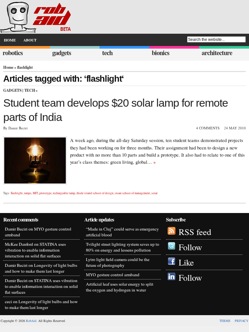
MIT (35, 193)
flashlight (17, 193)
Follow (190, 247)
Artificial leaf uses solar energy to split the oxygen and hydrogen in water (119, 287)
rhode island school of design (95, 193)
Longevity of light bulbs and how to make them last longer (41, 268)
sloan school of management (132, 193)
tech (107, 53)
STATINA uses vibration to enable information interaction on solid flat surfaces (35, 250)
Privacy (241, 320)
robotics (13, 53)
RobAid (31, 320)
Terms (225, 320)
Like (186, 262)
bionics (160, 53)
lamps (27, 193)
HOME (10, 40)
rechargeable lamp (64, 193)
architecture (217, 53)
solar (154, 193)
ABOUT (30, 40)
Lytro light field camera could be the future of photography (117, 262)
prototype (45, 193)
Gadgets (12, 90)
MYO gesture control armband (112, 275)
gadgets (61, 53)
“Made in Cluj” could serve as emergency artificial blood (122, 232)
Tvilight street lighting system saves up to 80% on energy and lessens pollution (122, 247)
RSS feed (195, 232)
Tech (29, 90)
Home (8, 67)
